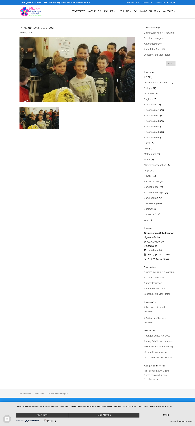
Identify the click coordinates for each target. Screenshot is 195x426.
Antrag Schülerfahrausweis (158, 341)
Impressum (147, 2)
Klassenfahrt (150, 104)
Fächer (108, 11)
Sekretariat (149, 203)
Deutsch (148, 93)
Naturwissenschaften (155, 165)
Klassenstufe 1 (152, 110)
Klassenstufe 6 (152, 137)
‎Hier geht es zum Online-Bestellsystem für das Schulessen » (157, 375)
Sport (147, 209)
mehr (166, 415)
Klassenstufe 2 (152, 115)
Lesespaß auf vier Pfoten (157, 54)
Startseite (78, 11)
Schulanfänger (151, 187)
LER (146, 148)
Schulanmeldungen (146, 11)
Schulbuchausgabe (154, 38)
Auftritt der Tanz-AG (154, 49)
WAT (146, 220)
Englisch (148, 99)
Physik (147, 176)
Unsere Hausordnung (155, 352)
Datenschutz (133, 2)
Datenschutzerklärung (185, 421)
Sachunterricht (151, 181)
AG (145, 77)
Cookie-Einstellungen (165, 2)
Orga (146, 170)
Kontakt (168, 11)
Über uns (123, 11)
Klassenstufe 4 (152, 126)
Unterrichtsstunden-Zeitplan (158, 357)
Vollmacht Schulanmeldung (158, 346)
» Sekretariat (155, 250)
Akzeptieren (104, 415)
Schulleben (150, 198)
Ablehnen (42, 415)
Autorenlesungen (153, 43)
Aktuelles (94, 11)
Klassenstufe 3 (152, 121)
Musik (147, 159)
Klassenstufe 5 (152, 132)
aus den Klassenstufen (156, 82)
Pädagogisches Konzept (157, 335)
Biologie (148, 88)
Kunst (147, 143)
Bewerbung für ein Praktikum (159, 32)
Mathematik (150, 154)
